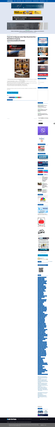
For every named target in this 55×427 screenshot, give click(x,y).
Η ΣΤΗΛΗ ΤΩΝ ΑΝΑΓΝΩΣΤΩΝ (41, 323)
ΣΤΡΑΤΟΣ (44, 350)
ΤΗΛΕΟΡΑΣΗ (44, 355)
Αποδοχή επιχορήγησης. (40, 394)
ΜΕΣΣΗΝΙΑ (45, 334)
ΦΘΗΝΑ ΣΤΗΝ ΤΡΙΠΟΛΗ (44, 364)
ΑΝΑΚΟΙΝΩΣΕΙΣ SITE (40, 284)
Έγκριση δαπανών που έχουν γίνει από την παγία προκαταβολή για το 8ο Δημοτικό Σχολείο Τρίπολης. (43, 393)
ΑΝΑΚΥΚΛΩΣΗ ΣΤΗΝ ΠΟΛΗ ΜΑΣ (42, 287)
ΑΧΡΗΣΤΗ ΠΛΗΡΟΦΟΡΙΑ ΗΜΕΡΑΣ (42, 299)
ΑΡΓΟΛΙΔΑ (43, 289)
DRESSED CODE (44, 277)
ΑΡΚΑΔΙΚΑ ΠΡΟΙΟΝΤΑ (40, 293)
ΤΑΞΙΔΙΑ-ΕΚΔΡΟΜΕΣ (40, 354)
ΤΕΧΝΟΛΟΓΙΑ (39, 355)
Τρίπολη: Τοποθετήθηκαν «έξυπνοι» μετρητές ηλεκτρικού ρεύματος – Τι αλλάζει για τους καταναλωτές (27, 31)
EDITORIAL (39, 278)
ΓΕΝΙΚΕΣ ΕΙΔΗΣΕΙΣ (40, 304)
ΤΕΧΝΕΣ (45, 354)
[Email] (20, 97)
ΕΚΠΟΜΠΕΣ (39, 318)
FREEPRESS (39, 279)
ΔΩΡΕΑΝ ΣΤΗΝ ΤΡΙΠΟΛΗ (41, 313)
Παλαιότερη (35, 118)
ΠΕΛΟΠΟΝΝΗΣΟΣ (40, 344)
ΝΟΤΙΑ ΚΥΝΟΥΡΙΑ (45, 335)
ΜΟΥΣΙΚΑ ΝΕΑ (39, 335)
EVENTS (43, 278)
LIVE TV (43, 279)
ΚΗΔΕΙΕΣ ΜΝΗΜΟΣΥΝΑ (41, 328)
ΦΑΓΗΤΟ (39, 364)
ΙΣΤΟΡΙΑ (45, 325)
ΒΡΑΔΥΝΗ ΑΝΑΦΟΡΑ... (40, 302)
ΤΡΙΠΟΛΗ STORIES (40, 360)
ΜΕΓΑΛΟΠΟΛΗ (43, 333)
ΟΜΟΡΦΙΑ (43, 339)
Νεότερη (8, 118)
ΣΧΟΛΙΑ (45, 174)
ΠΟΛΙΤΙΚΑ (39, 345)
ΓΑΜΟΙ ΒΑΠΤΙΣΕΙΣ (40, 303)
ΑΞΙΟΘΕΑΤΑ (39, 288)
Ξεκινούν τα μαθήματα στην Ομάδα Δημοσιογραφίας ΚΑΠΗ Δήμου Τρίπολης (42, 110)
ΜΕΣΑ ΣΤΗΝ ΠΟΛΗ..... (40, 334)
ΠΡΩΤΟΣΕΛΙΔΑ (43, 348)
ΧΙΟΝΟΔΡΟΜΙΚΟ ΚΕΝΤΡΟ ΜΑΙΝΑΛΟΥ (42, 370)
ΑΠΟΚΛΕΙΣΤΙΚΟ (43, 288)
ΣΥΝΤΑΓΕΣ (39, 353)
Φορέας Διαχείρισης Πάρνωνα (41, 369)
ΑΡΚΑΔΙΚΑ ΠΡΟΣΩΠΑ (40, 294)
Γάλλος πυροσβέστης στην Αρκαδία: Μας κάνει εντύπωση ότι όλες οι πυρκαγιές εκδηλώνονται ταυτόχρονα (45, 179)
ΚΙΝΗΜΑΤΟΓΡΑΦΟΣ (40, 329)
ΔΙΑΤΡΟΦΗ (39, 309)
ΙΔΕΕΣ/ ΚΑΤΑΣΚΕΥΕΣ (40, 325)
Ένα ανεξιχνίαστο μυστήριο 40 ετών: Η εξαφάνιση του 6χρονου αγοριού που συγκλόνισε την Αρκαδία (45, 185)
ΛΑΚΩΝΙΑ (39, 333)
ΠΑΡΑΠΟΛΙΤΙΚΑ (44, 343)
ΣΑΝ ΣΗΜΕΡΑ (39, 349)
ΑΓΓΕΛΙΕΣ (44, 282)
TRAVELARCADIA (40, 282)
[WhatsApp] (17, 97)
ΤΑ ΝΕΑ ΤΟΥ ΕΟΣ (44, 353)
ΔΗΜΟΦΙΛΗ (40, 174)
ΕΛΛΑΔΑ (43, 318)
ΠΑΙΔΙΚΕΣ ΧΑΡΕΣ (40, 340)
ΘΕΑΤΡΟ (44, 324)
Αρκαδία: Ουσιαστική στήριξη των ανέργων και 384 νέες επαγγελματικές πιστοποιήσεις (42, 106)
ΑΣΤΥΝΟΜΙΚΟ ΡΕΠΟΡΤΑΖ (41, 297)
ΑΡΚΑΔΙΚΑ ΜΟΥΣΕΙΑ (40, 292)
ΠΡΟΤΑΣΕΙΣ (39, 348)
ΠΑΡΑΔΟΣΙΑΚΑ (39, 343)
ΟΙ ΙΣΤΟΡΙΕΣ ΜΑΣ (40, 338)
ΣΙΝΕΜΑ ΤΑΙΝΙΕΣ (40, 350)
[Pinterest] (19, 97)
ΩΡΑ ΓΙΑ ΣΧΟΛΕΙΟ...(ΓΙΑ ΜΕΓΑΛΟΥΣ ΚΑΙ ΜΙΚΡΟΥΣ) (42, 374)
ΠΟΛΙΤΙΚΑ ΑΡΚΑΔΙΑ (44, 345)
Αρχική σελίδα (8, 35)
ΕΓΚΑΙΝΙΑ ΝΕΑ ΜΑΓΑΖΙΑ (41, 314)
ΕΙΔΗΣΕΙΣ (46, 314)
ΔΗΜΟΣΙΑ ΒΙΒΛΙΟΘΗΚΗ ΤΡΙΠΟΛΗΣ (42, 308)
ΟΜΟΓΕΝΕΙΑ (39, 339)
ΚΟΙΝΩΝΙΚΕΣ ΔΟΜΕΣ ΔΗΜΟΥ (41, 330)
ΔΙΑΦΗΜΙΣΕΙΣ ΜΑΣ (44, 309)
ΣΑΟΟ (43, 349)
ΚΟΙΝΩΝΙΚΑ (45, 329)
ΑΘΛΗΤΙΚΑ (39, 283)
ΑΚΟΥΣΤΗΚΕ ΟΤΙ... (44, 283)
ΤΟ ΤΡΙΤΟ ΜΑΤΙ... (40, 359)
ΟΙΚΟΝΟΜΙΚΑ (45, 338)
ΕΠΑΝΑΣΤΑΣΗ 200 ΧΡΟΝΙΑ (41, 319)
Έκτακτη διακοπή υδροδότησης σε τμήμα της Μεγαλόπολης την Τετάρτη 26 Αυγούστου (43, 114)
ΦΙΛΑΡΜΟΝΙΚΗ (40, 365)
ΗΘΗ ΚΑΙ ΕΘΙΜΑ (40, 324)
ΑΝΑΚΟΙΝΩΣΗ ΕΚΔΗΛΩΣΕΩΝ (14, 35)
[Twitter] (15, 97)
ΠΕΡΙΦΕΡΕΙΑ (45, 344)
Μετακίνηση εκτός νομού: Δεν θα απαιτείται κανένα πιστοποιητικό (44, 191)
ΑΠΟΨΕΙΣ (39, 289)
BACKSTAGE (39, 277)
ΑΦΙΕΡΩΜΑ (39, 298)
